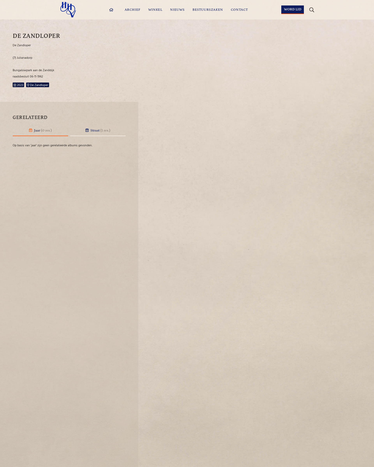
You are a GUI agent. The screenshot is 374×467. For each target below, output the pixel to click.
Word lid (292, 9)
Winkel (155, 10)
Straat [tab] (100, 130)
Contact (239, 10)
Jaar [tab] (42, 130)
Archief (132, 10)
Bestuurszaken (207, 10)
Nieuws (177, 10)
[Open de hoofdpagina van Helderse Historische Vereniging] (68, 9)
